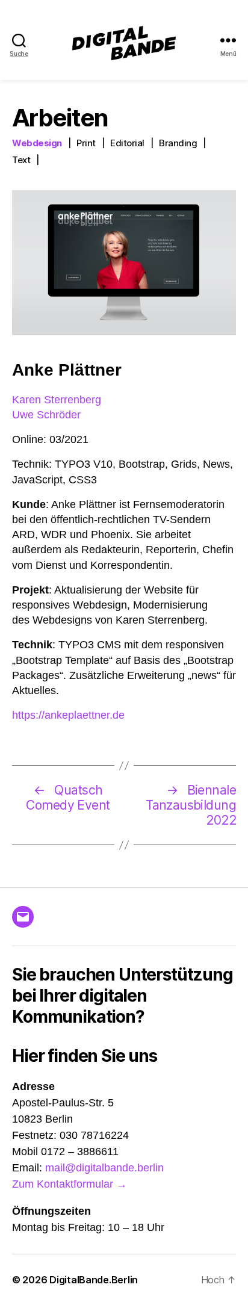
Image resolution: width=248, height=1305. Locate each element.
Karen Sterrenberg (56, 400)
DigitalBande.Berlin (93, 1280)
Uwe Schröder (46, 415)
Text (21, 160)
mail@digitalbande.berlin (104, 1168)
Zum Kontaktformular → (69, 1184)
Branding (178, 143)
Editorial (127, 143)
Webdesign (37, 143)
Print (86, 143)
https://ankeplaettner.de (68, 715)
